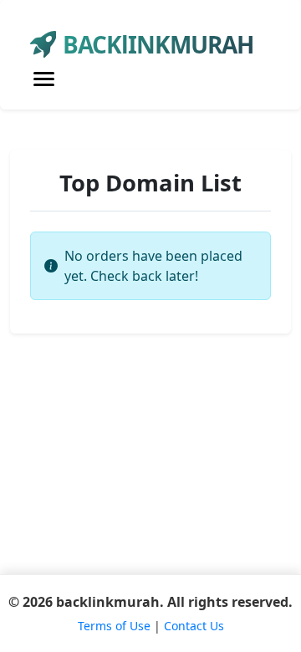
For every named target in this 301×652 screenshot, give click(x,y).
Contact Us (194, 626)
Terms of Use (114, 626)
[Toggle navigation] (44, 79)
